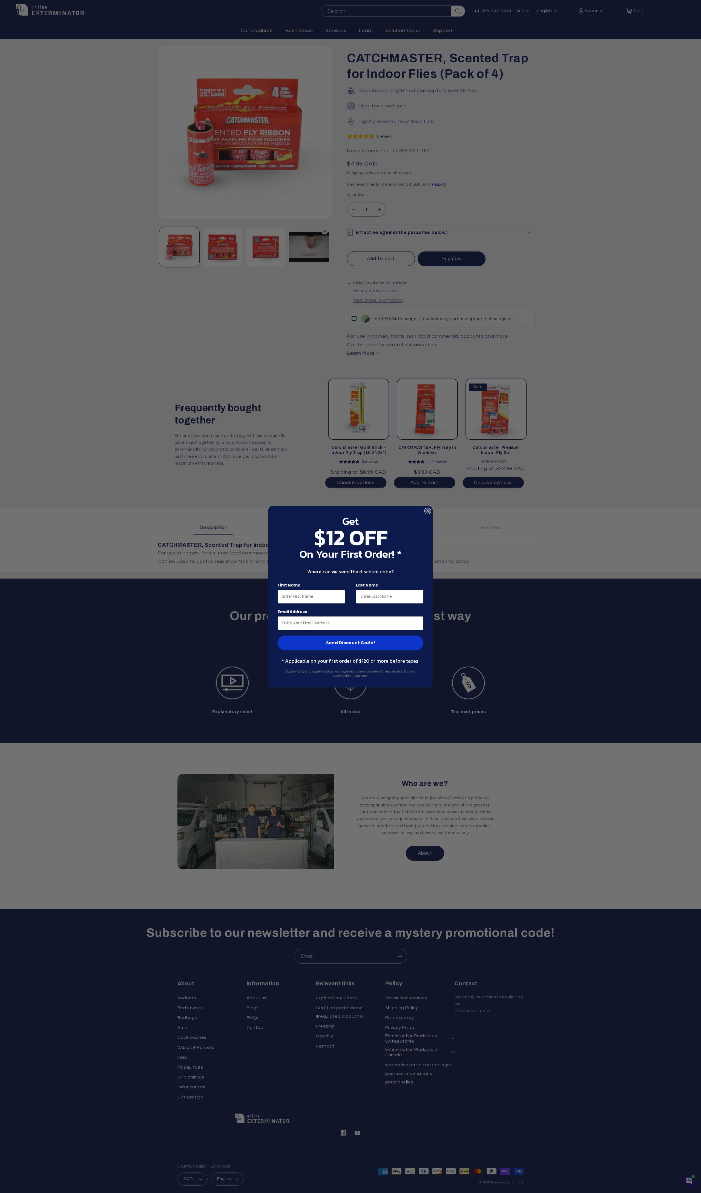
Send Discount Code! (350, 643)
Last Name (367, 585)
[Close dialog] (427, 511)
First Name (289, 585)
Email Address (292, 611)
